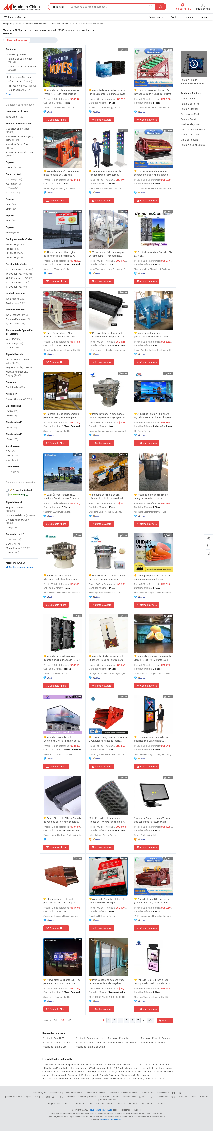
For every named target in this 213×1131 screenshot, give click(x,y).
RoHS (13, 455)
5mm (11, 208)
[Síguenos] (173, 1092)
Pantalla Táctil (188, 98)
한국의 (142, 1096)
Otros (12, 552)
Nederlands (163, 1096)
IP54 (11, 427)
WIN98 (13, 347)
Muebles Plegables (190, 124)
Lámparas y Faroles (16, 54)
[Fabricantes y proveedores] (21, 6)
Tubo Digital (15, 116)
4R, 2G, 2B (14, 253)
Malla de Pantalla (189, 139)
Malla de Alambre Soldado (194, 129)
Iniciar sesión (203, 8)
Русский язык (129, 1096)
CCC (12, 459)
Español (82, 1096)
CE (12, 451)
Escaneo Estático (18, 319)
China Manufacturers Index (100, 1103)
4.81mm (13, 183)
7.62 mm (13, 192)
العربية (151, 1096)
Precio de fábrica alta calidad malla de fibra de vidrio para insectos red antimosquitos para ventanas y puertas (107, 334)
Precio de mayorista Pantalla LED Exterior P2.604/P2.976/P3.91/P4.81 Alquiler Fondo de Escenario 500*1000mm (153, 254)
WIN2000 (14, 343)
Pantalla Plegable (190, 134)
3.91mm (14, 179)
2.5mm (13, 167)
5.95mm (12, 188)
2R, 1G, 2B (13, 248)
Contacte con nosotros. (21, 567)
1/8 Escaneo (16, 298)
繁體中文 (50, 1096)
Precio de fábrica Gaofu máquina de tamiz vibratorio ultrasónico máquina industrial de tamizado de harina (107, 577)
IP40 (11, 415)
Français (71, 1096)
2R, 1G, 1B (14, 257)
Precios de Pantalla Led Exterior (91, 1042)
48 (69, 1020)
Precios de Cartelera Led (153, 1042)
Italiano (116, 1096)
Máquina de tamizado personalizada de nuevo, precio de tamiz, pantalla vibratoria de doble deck (151, 334)
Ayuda (174, 17)
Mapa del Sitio (147, 1092)
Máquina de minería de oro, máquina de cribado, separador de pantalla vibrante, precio (106, 496)
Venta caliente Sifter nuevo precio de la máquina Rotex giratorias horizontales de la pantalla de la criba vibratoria (108, 254)
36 (62, 1020)
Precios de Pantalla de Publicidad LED (58, 1042)
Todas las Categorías (18, 17)
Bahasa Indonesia (108, 1099)
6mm (11, 220)
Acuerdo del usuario (73, 1092)
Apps (188, 17)
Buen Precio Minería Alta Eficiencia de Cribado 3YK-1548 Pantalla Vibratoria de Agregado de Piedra (61, 334)
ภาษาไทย (183, 1096)
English (27, 1096)
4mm (11, 204)
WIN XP (13, 339)
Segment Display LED (19, 367)
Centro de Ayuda (39, 1092)
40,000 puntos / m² (19, 278)
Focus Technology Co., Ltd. (100, 1109)
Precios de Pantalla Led (120, 1038)
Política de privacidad (95, 1092)
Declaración (55, 1092)
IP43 (12, 411)
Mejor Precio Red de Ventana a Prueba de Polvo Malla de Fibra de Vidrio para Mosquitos (106, 820)
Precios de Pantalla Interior (89, 1038)
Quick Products (77, 1103)
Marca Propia (18, 548)
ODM (13, 539)
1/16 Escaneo (17, 314)
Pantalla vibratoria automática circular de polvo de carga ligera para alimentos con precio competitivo (108, 415)
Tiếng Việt (204, 1096)
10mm (12, 232)
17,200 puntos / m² (18, 286)
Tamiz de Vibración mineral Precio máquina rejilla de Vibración (62, 173)
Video (78, 49)
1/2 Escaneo (15, 323)
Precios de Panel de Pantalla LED (156, 1038)
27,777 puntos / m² (19, 269)
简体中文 (39, 1096)
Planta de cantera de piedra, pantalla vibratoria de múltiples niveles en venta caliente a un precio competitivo (61, 900)
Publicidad (16, 387)
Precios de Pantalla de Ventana (91, 1046)
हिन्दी (173, 1096)
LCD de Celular (19, 89)
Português (104, 1096)
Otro (8, 94)
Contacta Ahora (58, 119)
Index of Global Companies (153, 1103)
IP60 (12, 439)
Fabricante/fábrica (21, 515)
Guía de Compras (19, 399)
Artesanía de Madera (191, 114)
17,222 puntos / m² (17, 282)
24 (55, 1020)
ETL (12, 471)
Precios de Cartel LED (53, 1038)
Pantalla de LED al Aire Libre (22, 68)
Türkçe (193, 1096)
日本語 (61, 1096)
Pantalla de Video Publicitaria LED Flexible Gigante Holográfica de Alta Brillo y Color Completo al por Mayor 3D (108, 92)
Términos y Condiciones (110, 1119)
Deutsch (93, 1096)
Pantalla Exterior (189, 119)
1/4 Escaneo (15, 302)
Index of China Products (126, 1103)
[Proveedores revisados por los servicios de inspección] (21, 490)
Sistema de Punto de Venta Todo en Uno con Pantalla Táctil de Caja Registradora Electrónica (152, 820)
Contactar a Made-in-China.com (123, 1092)
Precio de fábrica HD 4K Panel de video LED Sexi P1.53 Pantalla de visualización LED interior (152, 658)
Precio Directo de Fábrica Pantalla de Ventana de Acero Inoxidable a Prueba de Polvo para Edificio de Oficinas (62, 820)
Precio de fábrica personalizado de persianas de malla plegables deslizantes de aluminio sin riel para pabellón (107, 981)
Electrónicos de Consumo (19, 77)
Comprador (155, 17)
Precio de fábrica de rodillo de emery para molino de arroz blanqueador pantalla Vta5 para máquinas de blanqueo (151, 496)
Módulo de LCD (20, 81)
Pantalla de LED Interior (20, 60)
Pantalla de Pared (190, 103)
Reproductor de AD (22, 85)
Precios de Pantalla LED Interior (123, 1042)
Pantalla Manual (189, 108)
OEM (13, 543)
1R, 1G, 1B (15, 244)
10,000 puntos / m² (19, 273)
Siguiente (163, 1020)
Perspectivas (163, 1092)
